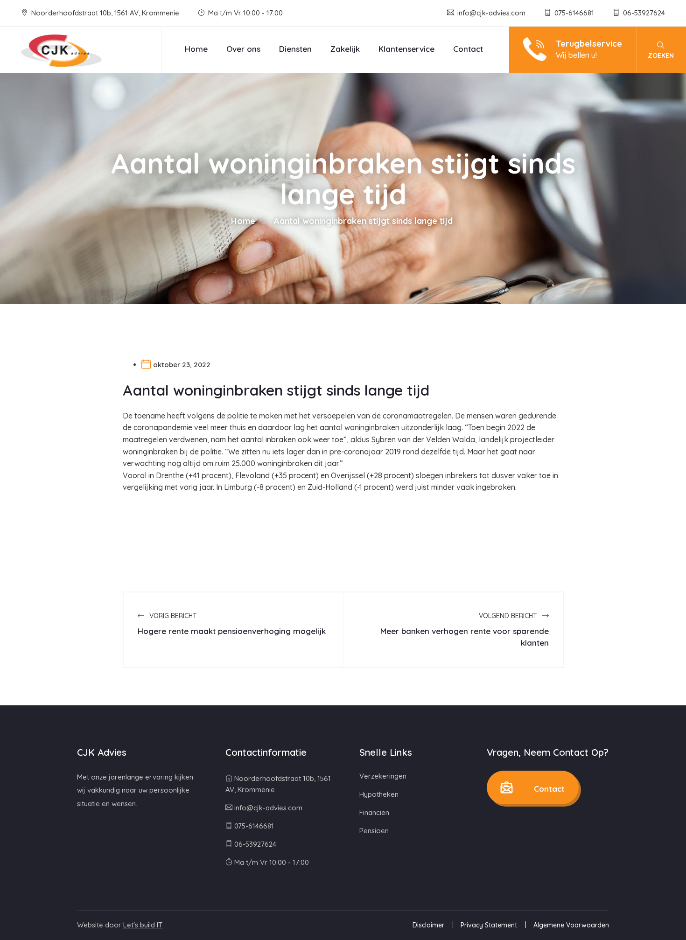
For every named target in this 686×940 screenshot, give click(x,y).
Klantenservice (406, 49)
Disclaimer (428, 925)
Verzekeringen (382, 776)
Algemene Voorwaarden (571, 925)
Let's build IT (142, 924)
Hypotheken (379, 794)
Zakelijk (345, 49)
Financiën (374, 812)
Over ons (243, 49)
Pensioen (374, 830)
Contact (468, 49)
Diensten (295, 49)
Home (196, 49)
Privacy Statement (489, 925)
